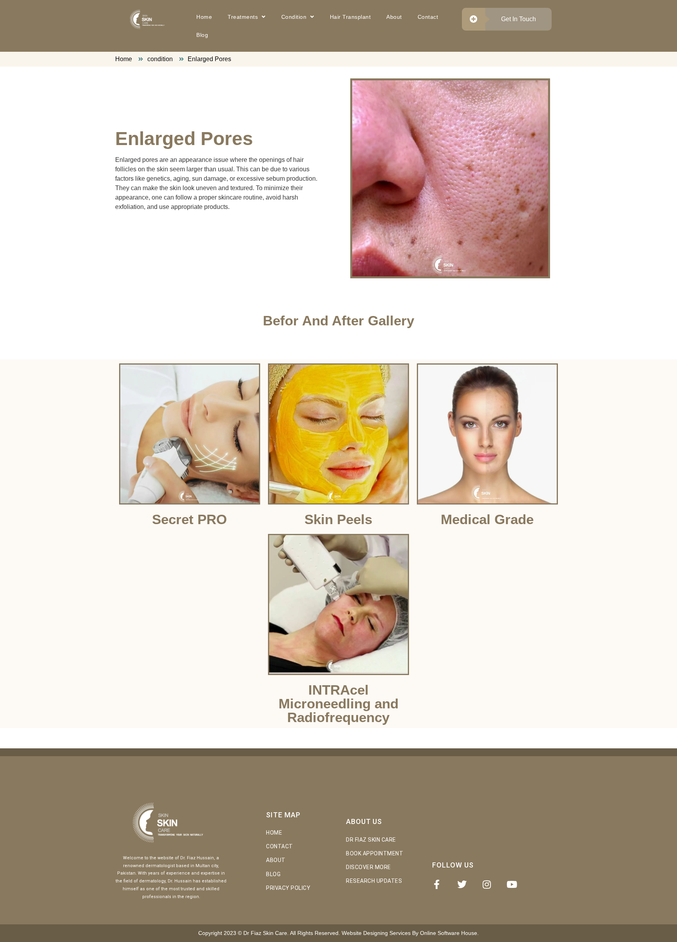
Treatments (243, 17)
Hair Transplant (350, 17)
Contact (428, 17)
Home (204, 17)
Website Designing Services (375, 933)
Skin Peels (338, 519)
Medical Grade (487, 519)
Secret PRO (189, 519)
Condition (294, 17)
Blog (202, 35)
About (394, 17)
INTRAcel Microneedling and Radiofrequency (338, 703)
